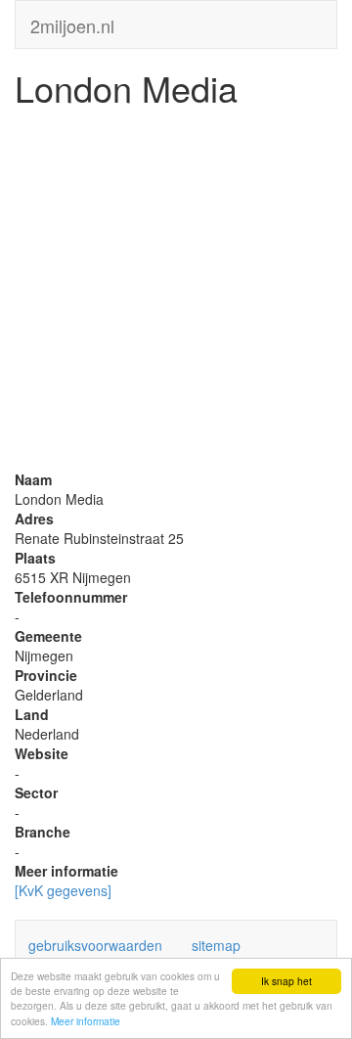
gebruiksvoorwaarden (95, 945)
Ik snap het (286, 980)
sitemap (216, 945)
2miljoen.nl (72, 21)
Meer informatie (85, 1021)
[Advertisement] (176, 293)
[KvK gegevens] (63, 890)
